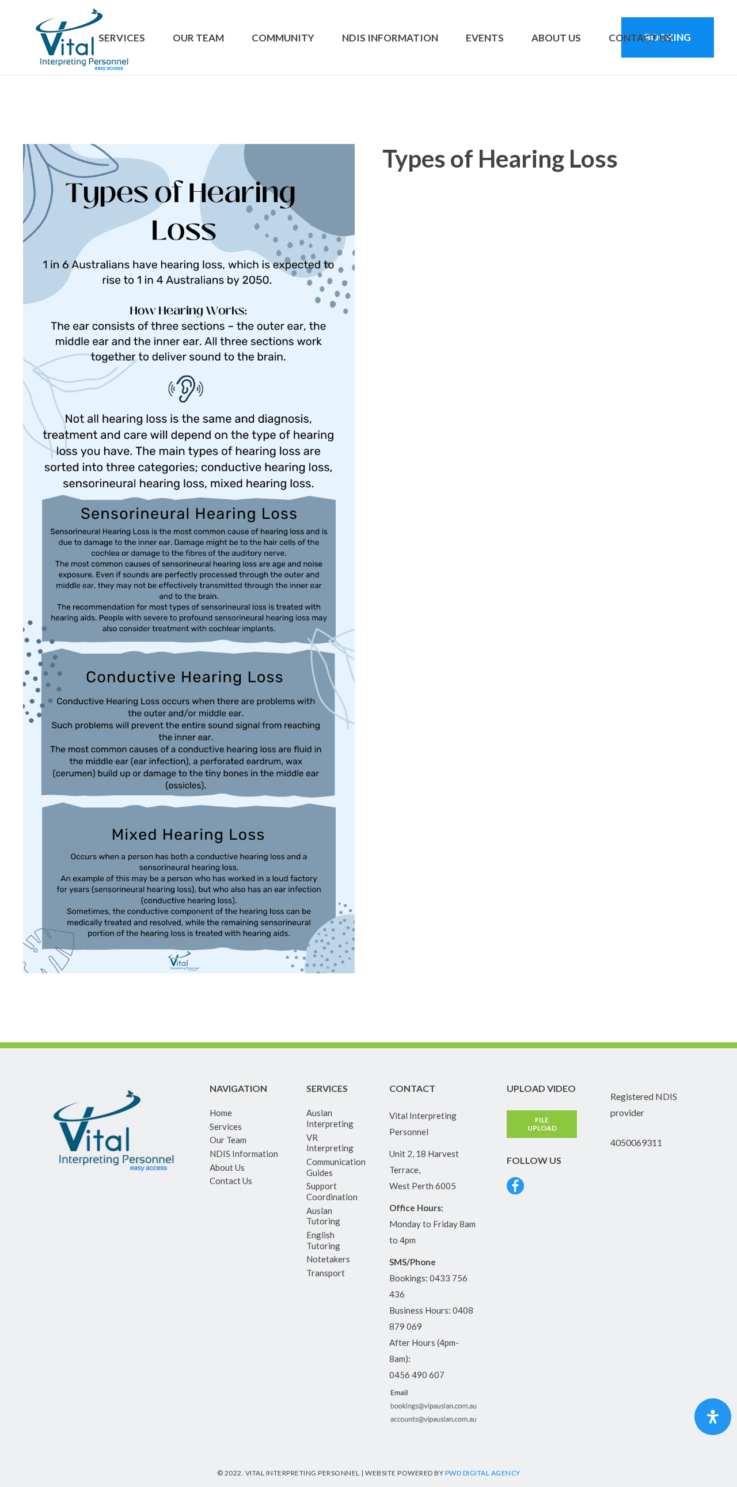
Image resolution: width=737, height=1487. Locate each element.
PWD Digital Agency (483, 1473)
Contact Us (231, 1180)
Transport (325, 1273)
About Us (227, 1167)
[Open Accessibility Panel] (712, 1416)
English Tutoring (323, 1240)
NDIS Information (244, 1153)
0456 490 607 (417, 1375)
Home (221, 1112)
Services (226, 1126)
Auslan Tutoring (323, 1216)
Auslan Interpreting (330, 1118)
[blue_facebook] (515, 1185)
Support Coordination (332, 1191)
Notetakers (328, 1259)
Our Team (228, 1140)
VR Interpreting (330, 1143)
